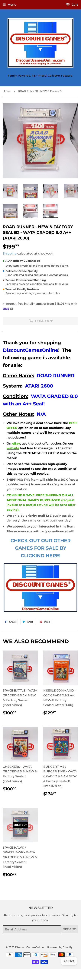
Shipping (10, 253)
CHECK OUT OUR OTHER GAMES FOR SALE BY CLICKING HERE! (41, 548)
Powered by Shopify (59, 947)
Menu (12, 4)
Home (7, 91)
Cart (74, 4)
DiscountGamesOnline (29, 947)
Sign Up (69, 929)
